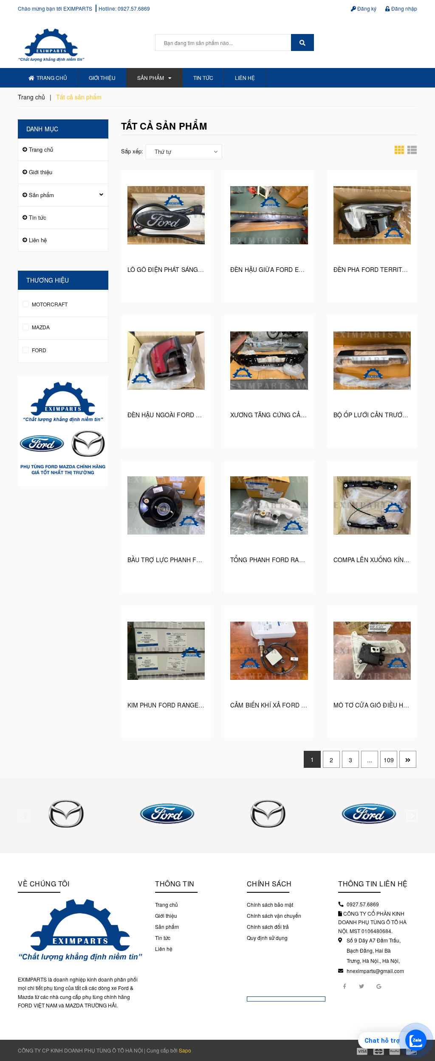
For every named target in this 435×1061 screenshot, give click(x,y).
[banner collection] (63, 431)
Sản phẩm (150, 77)
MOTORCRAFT (49, 304)
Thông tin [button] (175, 883)
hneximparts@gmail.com (375, 970)
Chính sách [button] (269, 883)
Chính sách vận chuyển (274, 915)
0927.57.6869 (134, 8)
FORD (38, 350)
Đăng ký (366, 8)
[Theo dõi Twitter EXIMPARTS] (361, 985)
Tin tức (203, 77)
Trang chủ (52, 77)
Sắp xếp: (132, 151)
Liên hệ (245, 77)
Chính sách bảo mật (270, 904)
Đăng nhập (403, 8)
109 (389, 759)
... (369, 759)
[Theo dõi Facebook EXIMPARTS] (344, 985)
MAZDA (40, 327)
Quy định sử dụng (267, 937)
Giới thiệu (102, 77)
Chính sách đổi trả (268, 926)
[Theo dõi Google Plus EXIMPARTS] (378, 985)
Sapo (185, 1050)
